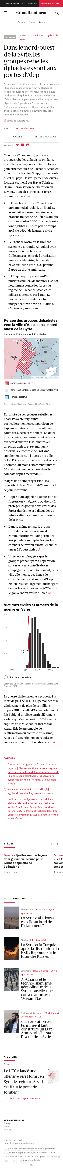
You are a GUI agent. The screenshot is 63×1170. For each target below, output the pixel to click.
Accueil (7, 1129)
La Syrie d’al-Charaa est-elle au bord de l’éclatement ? (38, 922)
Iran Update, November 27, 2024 (33, 812)
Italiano (42, 21)
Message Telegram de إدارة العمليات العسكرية (28, 791)
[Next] (57, 844)
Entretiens (26, 970)
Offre (6, 1126)
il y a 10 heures (11, 872)
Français (21, 21)
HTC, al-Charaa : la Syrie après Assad (22, 1098)
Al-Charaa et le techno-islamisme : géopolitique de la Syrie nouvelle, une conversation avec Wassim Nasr (37, 989)
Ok (31, 1164)
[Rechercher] (57, 12)
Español (32, 21)
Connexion (31, 3)
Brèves (22, 35)
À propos (8, 1123)
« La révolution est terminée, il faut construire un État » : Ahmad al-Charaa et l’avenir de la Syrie (38, 1029)
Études (24, 909)
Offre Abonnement (51, 3)
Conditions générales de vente (19, 1143)
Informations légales (14, 1140)
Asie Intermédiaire (39, 940)
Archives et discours (31, 1012)
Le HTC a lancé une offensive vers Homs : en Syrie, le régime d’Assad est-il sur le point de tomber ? (24, 1081)
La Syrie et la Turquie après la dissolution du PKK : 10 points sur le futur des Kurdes (40, 951)
